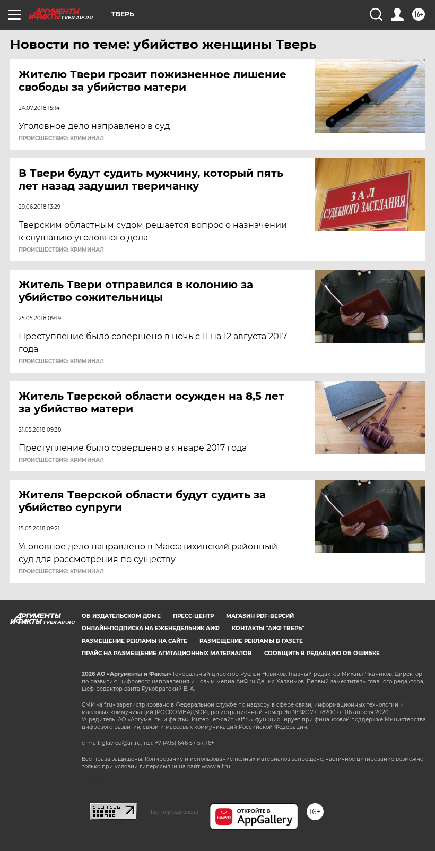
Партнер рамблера (173, 812)
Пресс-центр (193, 616)
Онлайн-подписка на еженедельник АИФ (151, 628)
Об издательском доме (121, 616)
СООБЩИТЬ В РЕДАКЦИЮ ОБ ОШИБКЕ (322, 653)
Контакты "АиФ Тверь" (268, 628)
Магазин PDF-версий (260, 616)
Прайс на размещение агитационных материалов (167, 653)
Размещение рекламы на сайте (134, 641)
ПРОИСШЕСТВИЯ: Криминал (61, 138)
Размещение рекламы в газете (251, 641)
